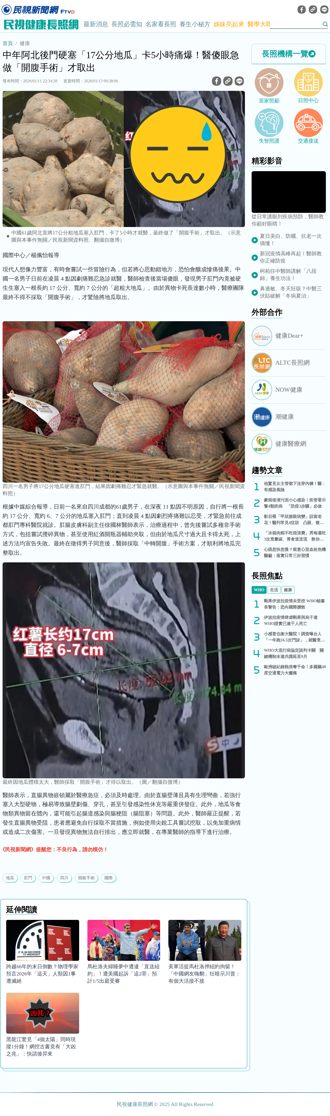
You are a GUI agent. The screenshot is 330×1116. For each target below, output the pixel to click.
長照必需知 (126, 24)
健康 (25, 43)
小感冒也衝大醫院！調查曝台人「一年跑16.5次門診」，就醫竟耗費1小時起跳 (294, 637)
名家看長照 (160, 24)
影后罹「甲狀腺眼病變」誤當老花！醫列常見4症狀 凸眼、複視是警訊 (294, 520)
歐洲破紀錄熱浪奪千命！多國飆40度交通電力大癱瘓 (295, 670)
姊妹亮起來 (228, 24)
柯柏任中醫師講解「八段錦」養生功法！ (288, 274)
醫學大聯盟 (263, 24)
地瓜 (10, 878)
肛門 (28, 878)
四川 (64, 878)
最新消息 (96, 24)
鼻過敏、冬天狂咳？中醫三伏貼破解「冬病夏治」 (291, 292)
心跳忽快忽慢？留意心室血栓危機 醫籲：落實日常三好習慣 (295, 552)
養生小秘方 (194, 24)
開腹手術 (86, 878)
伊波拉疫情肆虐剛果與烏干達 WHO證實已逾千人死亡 (291, 620)
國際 (108, 878)
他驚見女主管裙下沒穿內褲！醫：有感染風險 (295, 486)
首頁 (8, 43)
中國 (46, 878)
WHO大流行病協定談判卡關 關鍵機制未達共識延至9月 (294, 653)
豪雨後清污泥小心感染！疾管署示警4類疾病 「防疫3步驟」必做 (295, 503)
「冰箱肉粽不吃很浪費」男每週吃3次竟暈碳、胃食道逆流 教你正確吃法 (295, 536)
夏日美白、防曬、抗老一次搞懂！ (291, 239)
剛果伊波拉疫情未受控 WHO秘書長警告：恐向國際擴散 (294, 604)
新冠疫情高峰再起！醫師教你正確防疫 (291, 257)
